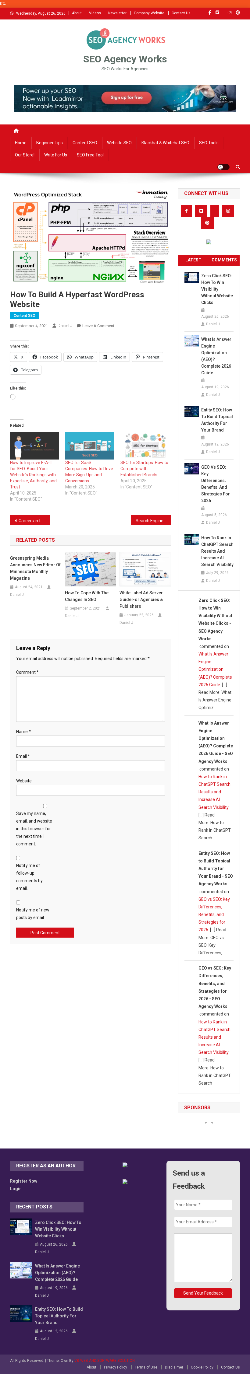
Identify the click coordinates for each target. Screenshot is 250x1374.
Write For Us (55, 154)
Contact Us (181, 13)
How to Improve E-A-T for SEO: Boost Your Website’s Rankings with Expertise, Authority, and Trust (33, 474)
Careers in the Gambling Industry (34, 520)
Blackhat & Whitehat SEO (165, 142)
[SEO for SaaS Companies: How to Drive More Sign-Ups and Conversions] (89, 446)
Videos (95, 13)
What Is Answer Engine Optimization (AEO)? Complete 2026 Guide (216, 356)
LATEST (193, 259)
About (77, 13)
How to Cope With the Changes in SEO (87, 596)
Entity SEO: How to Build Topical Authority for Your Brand (217, 419)
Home (21, 142)
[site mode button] (223, 167)
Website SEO (119, 142)
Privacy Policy (115, 1367)
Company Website (149, 13)
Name (23, 731)
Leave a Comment (98, 325)
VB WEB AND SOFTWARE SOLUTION (104, 1360)
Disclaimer (174, 1367)
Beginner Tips (49, 142)
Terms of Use (146, 1367)
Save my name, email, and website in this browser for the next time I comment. (34, 829)
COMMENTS (224, 259)
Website (24, 780)
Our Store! (24, 154)
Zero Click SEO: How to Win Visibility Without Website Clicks (217, 289)
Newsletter (117, 13)
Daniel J (65, 325)
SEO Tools (209, 142)
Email (23, 756)
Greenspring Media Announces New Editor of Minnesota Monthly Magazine (35, 568)
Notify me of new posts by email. (32, 913)
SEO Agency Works (125, 59)
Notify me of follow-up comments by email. (29, 877)
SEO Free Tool (90, 154)
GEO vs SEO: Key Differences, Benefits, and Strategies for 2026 (215, 484)
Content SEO (85, 142)
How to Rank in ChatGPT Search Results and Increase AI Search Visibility (217, 551)
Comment (27, 672)
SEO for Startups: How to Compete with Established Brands (144, 468)
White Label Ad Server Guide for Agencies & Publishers (141, 599)
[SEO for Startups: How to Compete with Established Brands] (145, 446)
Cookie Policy (202, 1367)
